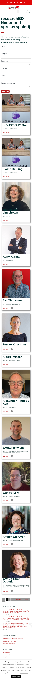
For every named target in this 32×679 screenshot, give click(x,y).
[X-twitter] (17, 2)
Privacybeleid (6, 652)
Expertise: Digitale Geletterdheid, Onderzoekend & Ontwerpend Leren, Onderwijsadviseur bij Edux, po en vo (16, 586)
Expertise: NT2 (6, 216)
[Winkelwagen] (29, 12)
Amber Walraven (14, 536)
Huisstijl (5, 657)
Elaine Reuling (13, 169)
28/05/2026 (6, 629)
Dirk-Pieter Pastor (15, 125)
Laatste (26, 599)
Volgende (18, 599)
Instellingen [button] (16, 673)
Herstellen (5, 91)
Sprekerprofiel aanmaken (9, 641)
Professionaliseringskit (9, 655)
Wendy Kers (11, 492)
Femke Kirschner (14, 344)
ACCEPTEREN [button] (16, 676)
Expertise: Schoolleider (9, 260)
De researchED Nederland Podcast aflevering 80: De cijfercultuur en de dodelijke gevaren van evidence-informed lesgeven (16, 611)
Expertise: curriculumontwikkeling (11, 360)
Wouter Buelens (14, 447)
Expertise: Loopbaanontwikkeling (11, 496)
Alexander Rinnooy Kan (16, 402)
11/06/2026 (6, 614)
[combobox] (14, 57)
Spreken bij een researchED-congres (13, 638)
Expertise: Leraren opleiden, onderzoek (13, 540)
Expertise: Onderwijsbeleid (9, 407)
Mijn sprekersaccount (9, 643)
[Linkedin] (7, 2)
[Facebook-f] (14, 2)
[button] (18, 11)
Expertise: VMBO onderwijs (10, 128)
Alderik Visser (12, 356)
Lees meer (6, 132)
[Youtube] (21, 2)
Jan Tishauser (12, 300)
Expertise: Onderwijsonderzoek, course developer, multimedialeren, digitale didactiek (16, 452)
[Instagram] (11, 2)
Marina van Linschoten (10, 211)
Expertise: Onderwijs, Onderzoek (11, 304)
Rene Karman (12, 256)
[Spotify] (24, 2)
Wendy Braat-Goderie (12, 580)
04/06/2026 (6, 621)
